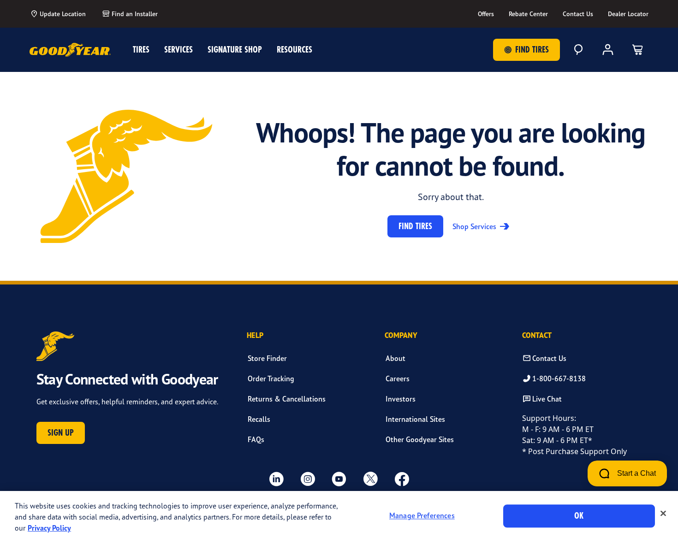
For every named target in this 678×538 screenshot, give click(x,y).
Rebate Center (528, 14)
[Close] (663, 513)
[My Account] (608, 50)
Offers (486, 14)
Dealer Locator (628, 14)
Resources (294, 49)
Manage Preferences (422, 515)
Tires (141, 49)
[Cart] (637, 50)
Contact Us (578, 14)
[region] (339, 514)
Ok (578, 515)
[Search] (578, 50)
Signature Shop (235, 49)
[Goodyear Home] (70, 50)
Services (178, 49)
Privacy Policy (49, 527)
